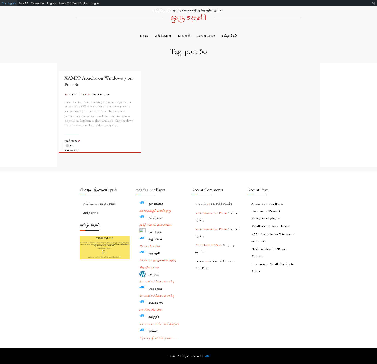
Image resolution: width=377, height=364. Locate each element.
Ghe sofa (200, 203)
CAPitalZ (72, 94)
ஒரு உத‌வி (188, 17)
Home (144, 35)
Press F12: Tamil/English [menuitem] (73, 3)
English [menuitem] (51, 3)
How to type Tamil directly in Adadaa (272, 267)
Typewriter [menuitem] (37, 3)
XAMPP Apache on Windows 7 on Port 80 (272, 237)
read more (70, 141)
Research (184, 35)
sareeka (199, 261)
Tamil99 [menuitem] (23, 3)
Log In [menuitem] (95, 3)
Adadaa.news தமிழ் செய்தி (99, 203)
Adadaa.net (163, 35)
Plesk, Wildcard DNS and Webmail (269, 252)
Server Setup (206, 35)
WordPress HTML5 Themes (270, 226)
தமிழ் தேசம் (90, 213)
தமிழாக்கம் (229, 35)
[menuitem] (374, 3)
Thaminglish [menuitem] (8, 3)
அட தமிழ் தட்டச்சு (221, 203)
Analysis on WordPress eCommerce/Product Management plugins (267, 211)
